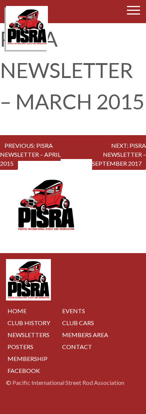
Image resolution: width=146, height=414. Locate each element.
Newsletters (28, 334)
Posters (20, 346)
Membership (27, 358)
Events (73, 310)
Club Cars (78, 322)
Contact (77, 346)
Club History (28, 322)
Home (17, 310)
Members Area (85, 334)
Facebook (23, 370)
